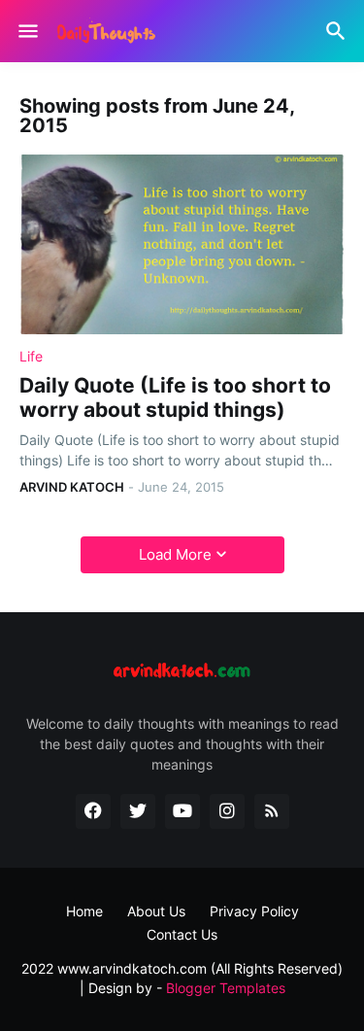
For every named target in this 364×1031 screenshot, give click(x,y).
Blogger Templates (225, 987)
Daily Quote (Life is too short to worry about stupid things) (175, 397)
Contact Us (182, 934)
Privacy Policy (254, 911)
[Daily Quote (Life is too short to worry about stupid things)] (182, 244)
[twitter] (137, 811)
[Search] (338, 31)
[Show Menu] (26, 31)
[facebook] (93, 811)
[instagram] (227, 811)
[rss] (271, 811)
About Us (156, 911)
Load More (175, 554)
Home (84, 911)
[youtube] (182, 811)
